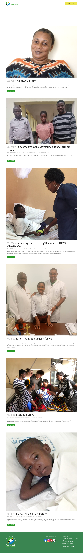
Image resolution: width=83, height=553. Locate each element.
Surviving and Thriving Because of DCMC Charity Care (37, 244)
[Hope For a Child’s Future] (41, 471)
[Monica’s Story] (41, 385)
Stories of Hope (20, 83)
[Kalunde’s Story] (41, 52)
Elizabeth (27, 341)
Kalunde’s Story (26, 80)
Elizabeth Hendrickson (31, 83)
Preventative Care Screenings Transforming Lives (38, 148)
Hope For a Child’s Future (31, 514)
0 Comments (41, 83)
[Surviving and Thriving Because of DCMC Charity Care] (41, 204)
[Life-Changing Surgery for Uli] (41, 299)
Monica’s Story (25, 414)
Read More (11, 91)
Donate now (71, 3)
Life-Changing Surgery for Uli (34, 338)
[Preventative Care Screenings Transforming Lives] (41, 121)
